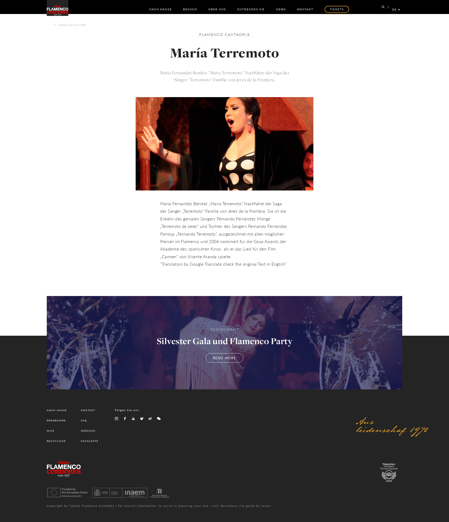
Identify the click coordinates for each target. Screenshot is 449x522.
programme (56, 420)
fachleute (89, 441)
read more (224, 358)
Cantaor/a (237, 34)
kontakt (305, 9)
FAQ (84, 420)
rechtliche (56, 441)
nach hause (160, 9)
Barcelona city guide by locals (246, 506)
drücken (88, 430)
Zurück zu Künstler (72, 25)
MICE (50, 430)
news (281, 9)
